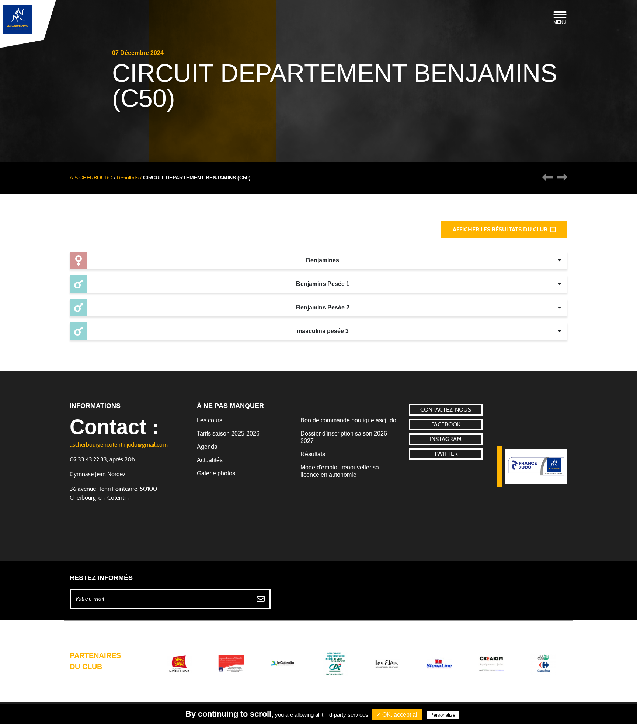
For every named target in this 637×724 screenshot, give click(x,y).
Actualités (210, 460)
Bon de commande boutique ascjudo (348, 420)
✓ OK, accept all (397, 714)
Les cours (209, 420)
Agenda (207, 447)
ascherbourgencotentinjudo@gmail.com (119, 445)
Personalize (442, 715)
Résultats (312, 454)
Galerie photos (216, 473)
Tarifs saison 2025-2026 (228, 433)
